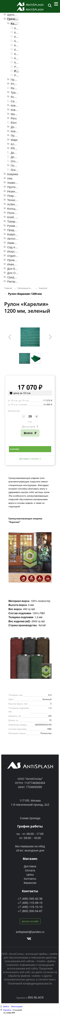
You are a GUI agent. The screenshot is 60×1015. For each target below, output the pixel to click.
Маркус (15, 114)
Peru (14, 118)
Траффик (17, 92)
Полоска (16, 165)
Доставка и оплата (29, 458)
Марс (14, 140)
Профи (15, 135)
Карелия (17, 23)
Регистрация (17, 1006)
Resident (16, 88)
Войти (6, 1006)
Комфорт (17, 97)
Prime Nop (17, 84)
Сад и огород (16, 247)
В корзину (14, 449)
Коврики (12, 174)
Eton (14, 123)
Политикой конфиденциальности (30, 983)
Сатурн (15, 101)
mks (9, 178)
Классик (16, 144)
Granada (16, 170)
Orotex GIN (18, 161)
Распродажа (15, 281)
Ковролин (13, 234)
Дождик (16, 127)
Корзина (7, 1009)
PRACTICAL (19, 148)
